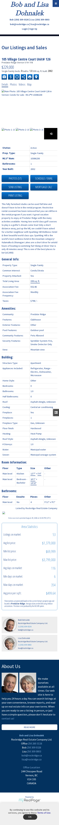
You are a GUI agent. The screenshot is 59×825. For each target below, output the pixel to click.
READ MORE (29, 727)
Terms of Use (43, 812)
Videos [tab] (22, 84)
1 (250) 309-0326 (24, 626)
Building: (7, 357)
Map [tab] (29, 84)
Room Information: (14, 462)
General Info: (10, 259)
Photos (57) (15, 178)
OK (30, 817)
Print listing (15, 195)
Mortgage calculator (43, 187)
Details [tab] (5, 84)
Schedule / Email (44, 178)
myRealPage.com (30, 800)
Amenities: (9, 308)
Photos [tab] (13, 84)
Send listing (15, 187)
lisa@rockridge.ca (39, 24)
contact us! (8, 718)
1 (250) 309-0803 (24, 644)
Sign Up (33, 28)
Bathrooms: (9, 491)
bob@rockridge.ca (19, 24)
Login (25, 28)
